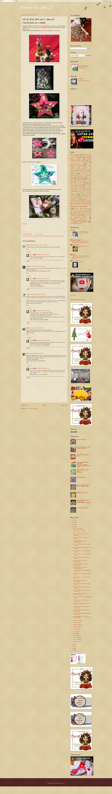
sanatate (72, 210)
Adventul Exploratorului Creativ (35, 27)
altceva (87, 161)
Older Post (64, 405)
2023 (73, 526)
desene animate (80, 171)
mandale (87, 189)
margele (72, 191)
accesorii (72, 157)
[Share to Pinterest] (41, 234)
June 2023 (75, 631)
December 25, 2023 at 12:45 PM (43, 340)
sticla (71, 214)
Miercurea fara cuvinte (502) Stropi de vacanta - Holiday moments (84, 67)
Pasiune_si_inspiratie (86, 197)
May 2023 (75, 633)
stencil (87, 213)
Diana (27, 353)
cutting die (72, 170)
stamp (89, 211)
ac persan (87, 156)
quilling (72, 204)
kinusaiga (74, 188)
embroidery (72, 175)
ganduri (72, 182)
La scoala (80, 188)
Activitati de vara (79, 157)
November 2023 (76, 620)
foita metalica (79, 181)
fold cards (87, 181)
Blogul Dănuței (75, 245)
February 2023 (76, 639)
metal (74, 193)
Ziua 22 (24, 223)
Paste (71, 199)
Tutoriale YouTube (79, 222)
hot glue (53, 236)
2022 (73, 644)
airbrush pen (79, 161)
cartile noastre (79, 166)
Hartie (84, 182)
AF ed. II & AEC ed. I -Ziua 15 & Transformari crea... (80, 568)
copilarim (28, 294)
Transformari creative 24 (78, 218)
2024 (73, 524)
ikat (76, 187)
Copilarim (85, 167)
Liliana (73, 230)
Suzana (31, 254)
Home (44, 405)
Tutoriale (89, 220)
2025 (73, 522)
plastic (85, 200)
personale (88, 199)
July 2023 (75, 628)
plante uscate (80, 200)
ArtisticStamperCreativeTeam (75, 163)
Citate (86, 166)
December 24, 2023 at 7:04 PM (38, 294)
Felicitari (74, 176)
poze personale (87, 202)
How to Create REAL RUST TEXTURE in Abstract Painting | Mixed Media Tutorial (80, 242)
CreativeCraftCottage (74, 169)
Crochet (74, 254)
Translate (76, 57)
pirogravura (72, 200)
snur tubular (82, 211)
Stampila (75, 213)
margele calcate (81, 191)
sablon (87, 208)
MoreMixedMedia (84, 195)
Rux (60, 189)
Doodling (87, 171)
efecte (49, 236)
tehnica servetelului (77, 215)
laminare (89, 188)
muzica (76, 196)
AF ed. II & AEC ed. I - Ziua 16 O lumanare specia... (80, 564)
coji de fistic (43, 30)
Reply (27, 249)
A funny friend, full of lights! (79, 530)
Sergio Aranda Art (76, 240)
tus (85, 220)
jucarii (90, 187)
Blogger (62, 783)
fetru (88, 179)
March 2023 (76, 637)
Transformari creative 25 (76, 220)
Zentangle (78, 223)
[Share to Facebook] (40, 234)
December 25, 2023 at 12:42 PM (43, 310)
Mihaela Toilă (29, 245)
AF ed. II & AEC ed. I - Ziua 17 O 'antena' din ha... (80, 561)
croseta (87, 169)
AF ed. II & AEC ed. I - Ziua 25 (80, 532)
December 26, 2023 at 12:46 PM (36, 353)
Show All (89, 269)
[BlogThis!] (37, 234)
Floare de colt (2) (37, 7)
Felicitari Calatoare (84, 176)
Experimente (88, 175)
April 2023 (75, 635)
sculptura (83, 210)
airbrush (71, 161)
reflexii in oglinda (79, 208)
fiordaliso (28, 266)
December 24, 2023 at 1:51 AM (38, 266)
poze (80, 202)
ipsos (86, 187)
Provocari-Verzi (77, 203)
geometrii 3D (78, 182)
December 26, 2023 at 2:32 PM (42, 368)
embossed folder (85, 173)
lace (85, 188)
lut (82, 189)
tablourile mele (83, 214)
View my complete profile (83, 80)
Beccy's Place (75, 165)
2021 (73, 646)
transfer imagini (87, 215)
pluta (90, 200)
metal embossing (80, 193)
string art (76, 214)
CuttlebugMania (81, 170)
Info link (81, 187)
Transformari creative (80, 217)
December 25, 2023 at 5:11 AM (36, 328)
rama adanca (86, 204)
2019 (73, 650)
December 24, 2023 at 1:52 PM (42, 254)
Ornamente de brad (59, 236)
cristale (82, 169)
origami (87, 196)
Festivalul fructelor (80, 179)
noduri (82, 196)
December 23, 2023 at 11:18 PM (40, 245)
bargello (86, 163)
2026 (73, 520)
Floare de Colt (75, 64)
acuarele (87, 157)
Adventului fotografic (40, 26)
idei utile (72, 187)
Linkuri (78, 189)
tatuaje (89, 214)
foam (71, 181)
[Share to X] (38, 234)
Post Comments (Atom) (32, 408)
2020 (73, 648)
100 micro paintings (75, 154)
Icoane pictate (87, 185)
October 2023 (76, 622)
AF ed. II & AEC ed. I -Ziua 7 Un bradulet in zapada (80, 594)
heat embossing (81, 184)
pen (76, 199)
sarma (77, 210)
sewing (88, 210)
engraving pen (81, 175)
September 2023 (77, 624)
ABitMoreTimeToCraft (86, 154)
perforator (80, 199)
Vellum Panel (81, 262)
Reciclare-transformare (78, 206)
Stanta (81, 213)
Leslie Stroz (73, 295)
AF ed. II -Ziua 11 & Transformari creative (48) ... (80, 581)
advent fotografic (29, 236)
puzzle (86, 203)
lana (73, 189)
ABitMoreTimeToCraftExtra (77, 156)
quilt (76, 204)
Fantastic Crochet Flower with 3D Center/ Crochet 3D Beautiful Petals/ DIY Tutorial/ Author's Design (80, 257)
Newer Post (24, 405)
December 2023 (76, 528)
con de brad (56, 30)
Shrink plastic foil (74, 211)
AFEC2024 (86, 160)
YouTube (72, 223)
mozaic (71, 196)
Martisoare (88, 191)
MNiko (27, 328)
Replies (29, 252)
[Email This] (35, 234)
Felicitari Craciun (76, 178)
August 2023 (76, 626)
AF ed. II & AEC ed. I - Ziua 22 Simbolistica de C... (80, 541)
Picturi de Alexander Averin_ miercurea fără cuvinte (83, 232)
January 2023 (76, 641)
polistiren (74, 202)
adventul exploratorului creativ (40, 236)
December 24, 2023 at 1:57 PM (42, 278)
